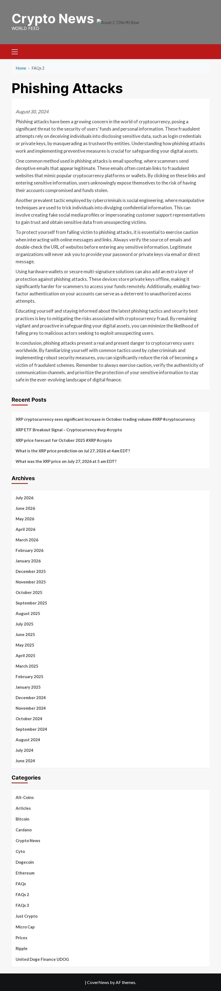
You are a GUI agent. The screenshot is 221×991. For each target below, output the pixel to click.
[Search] (203, 51)
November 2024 (31, 708)
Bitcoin (22, 818)
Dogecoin (25, 862)
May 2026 (25, 518)
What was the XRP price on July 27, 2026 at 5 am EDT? (66, 461)
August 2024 (28, 739)
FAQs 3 (22, 905)
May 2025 (25, 645)
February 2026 (29, 550)
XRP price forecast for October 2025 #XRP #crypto (64, 440)
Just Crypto (26, 916)
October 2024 (29, 718)
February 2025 (29, 676)
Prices (21, 937)
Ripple (21, 948)
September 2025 (31, 602)
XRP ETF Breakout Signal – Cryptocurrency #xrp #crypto (69, 429)
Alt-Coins (25, 797)
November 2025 (31, 581)
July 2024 (24, 750)
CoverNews (98, 982)
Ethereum (25, 872)
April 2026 (25, 529)
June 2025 (25, 634)
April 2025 (25, 655)
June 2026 (25, 508)
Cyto (20, 851)
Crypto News (53, 18)
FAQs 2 (22, 894)
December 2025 (31, 571)
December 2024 (31, 697)
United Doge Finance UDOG (42, 959)
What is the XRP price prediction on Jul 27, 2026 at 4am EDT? (73, 450)
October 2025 (29, 592)
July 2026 (24, 497)
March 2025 (27, 666)
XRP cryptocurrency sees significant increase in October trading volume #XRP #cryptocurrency (105, 419)
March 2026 (27, 539)
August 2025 (28, 613)
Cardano (24, 829)
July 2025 (24, 623)
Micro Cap (25, 926)
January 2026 (28, 560)
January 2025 (28, 687)
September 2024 (31, 729)
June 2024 (25, 760)
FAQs (21, 883)
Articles (23, 808)
